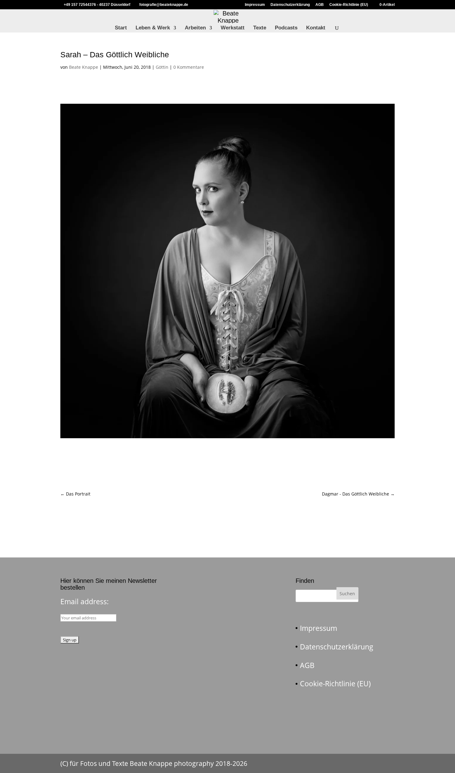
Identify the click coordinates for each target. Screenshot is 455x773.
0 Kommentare (188, 67)
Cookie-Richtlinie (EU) (348, 5)
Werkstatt (233, 28)
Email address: (84, 601)
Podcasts (286, 28)
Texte (259, 28)
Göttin (162, 67)
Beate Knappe (83, 67)
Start (121, 28)
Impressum (255, 5)
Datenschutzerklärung (290, 5)
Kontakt (315, 28)
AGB (319, 5)
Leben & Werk (153, 28)
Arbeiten (195, 28)
